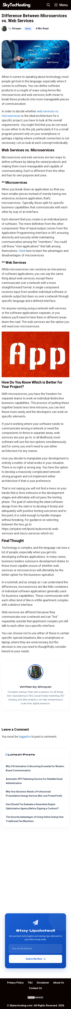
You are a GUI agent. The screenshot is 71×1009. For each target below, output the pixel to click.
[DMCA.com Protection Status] (35, 998)
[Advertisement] (35, 871)
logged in (25, 736)
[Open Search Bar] (48, 5)
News (28, 28)
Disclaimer (43, 982)
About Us (58, 982)
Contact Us (35, 988)
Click (22, 251)
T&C (30, 982)
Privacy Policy (15, 982)
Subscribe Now (34, 958)
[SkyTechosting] (16, 5)
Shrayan (16, 28)
